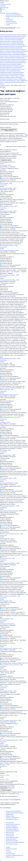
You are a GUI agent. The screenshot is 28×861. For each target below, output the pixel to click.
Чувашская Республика (11, 82)
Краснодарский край (5, 47)
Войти (3, 9)
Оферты (17, 793)
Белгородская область (15, 34)
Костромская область (21, 46)
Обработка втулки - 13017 (7, 538)
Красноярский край (17, 47)
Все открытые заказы (12, 843)
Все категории (10, 822)
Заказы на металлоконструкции (14, 16)
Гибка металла (10, 834)
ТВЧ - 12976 (3, 669)
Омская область (4, 56)
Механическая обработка (13, 824)
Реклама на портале (11, 848)
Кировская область (10, 46)
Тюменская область (10, 77)
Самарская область (16, 69)
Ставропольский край (6, 74)
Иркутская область (5, 43)
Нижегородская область (18, 52)
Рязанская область (5, 69)
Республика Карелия (10, 62)
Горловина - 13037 (5, 422)
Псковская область (15, 59)
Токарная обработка (11, 825)
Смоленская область (18, 72)
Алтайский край (4, 34)
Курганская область (5, 49)
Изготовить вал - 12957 (6, 363)
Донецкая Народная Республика (13, 39)
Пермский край (20, 57)
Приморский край (5, 59)
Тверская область (5, 75)
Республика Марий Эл (16, 64)
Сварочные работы (11, 839)
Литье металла (10, 835)
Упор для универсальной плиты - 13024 (10, 720)
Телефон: (3, 773)
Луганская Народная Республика (13, 51)
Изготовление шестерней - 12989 (9, 250)
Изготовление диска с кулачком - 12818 (11, 648)
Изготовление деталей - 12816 (8, 211)
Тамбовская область (17, 74)
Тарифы (8, 24)
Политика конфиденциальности (14, 855)
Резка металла (10, 832)
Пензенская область (10, 57)
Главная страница (5, 85)
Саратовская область (15, 70)
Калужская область (12, 44)
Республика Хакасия (5, 67)
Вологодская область (10, 38)
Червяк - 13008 (4, 745)
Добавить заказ (10, 816)
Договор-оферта (10, 853)
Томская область (14, 75)
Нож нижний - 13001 (5, 165)
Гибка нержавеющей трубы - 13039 (9, 279)
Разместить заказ (11, 21)
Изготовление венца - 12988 (7, 455)
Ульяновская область (12, 79)
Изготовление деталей (12, 837)
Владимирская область (11, 36)
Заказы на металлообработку (14, 14)
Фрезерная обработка (12, 827)
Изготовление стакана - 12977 (8, 188)
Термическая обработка (12, 830)
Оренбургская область (15, 56)
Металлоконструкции (12, 840)
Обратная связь (10, 857)
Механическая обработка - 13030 (9, 483)
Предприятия (9, 19)
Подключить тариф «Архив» (8, 130)
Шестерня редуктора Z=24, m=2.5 (9, 394)
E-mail (2, 777)
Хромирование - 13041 (6, 600)
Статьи (8, 850)
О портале (8, 852)
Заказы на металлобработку (13, 811)
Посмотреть (3, 185)
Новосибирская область (19, 54)
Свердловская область (6, 72)
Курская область (15, 49)
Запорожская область (6, 41)
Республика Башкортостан (11, 61)
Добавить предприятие (12, 817)
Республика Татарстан (19, 65)
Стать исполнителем (11, 23)
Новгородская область (6, 54)
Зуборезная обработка (12, 829)
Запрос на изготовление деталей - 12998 (11, 510)
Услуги (8, 18)
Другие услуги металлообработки (15, 842)
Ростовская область (16, 67)
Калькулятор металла (12, 819)
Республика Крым (5, 64)
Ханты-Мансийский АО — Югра (11, 80)
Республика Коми (21, 62)
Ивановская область (17, 41)
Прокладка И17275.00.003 (7, 623)
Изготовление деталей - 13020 (8, 691)
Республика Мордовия (6, 65)
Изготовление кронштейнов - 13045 (9, 563)
